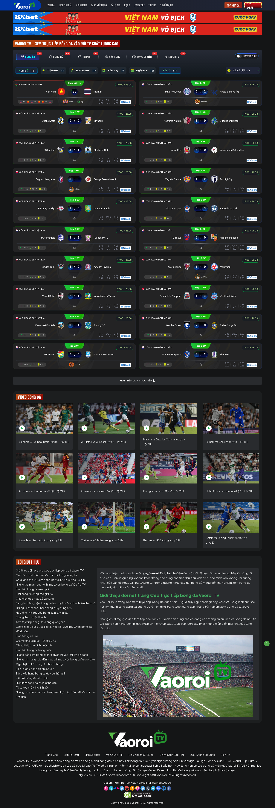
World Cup (22, 631)
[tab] (27, 56)
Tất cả (170, 70)
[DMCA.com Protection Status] (138, 794)
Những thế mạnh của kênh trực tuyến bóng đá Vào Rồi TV (51, 584)
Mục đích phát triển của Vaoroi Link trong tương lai (46, 575)
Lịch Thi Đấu (65, 5)
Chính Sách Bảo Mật (172, 754)
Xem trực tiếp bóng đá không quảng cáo (40, 622)
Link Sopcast (92, 754)
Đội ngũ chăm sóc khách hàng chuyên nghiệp (44, 608)
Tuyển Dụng (166, 5)
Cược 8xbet (249, 5)
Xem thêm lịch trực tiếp (136, 380)
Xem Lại (51, 5)
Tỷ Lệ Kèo (115, 5)
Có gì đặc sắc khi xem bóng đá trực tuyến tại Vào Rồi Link (51, 579)
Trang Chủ (51, 754)
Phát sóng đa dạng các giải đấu (35, 593)
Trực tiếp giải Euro (27, 636)
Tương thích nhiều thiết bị (31, 617)
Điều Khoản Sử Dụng (141, 754)
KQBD (127, 5)
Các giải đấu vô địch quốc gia (34, 645)
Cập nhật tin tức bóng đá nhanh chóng (39, 664)
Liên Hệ (225, 754)
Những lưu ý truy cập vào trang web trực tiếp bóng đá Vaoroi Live (55, 692)
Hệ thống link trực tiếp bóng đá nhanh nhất (42, 612)
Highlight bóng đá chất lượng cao (36, 682)
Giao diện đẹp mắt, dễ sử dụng (35, 598)
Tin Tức (152, 5)
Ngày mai (145, 70)
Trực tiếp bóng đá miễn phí (32, 589)
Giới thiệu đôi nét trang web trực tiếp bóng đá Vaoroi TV (50, 570)
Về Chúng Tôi (114, 754)
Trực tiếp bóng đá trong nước (34, 650)
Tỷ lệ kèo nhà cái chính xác (32, 687)
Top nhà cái (233, 5)
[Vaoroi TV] (28, 5)
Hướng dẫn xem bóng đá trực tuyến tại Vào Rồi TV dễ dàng (52, 654)
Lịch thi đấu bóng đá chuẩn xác (35, 668)
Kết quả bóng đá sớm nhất (32, 678)
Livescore (139, 5)
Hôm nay (116, 70)
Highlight (81, 5)
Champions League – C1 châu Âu (36, 640)
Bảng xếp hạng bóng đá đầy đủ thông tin (41, 673)
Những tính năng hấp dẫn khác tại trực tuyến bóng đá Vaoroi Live (55, 659)
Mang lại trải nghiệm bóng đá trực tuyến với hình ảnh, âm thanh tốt (56, 603)
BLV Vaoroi (86, 70)
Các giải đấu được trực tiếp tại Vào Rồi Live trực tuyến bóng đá (54, 626)
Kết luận (21, 696)
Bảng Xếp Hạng (99, 5)
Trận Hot (55, 70)
